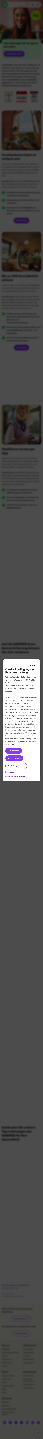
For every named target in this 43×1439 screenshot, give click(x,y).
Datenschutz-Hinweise (15, 777)
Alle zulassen (14, 751)
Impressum (10, 772)
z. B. (13, 715)
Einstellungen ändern (16, 766)
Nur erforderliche (14, 758)
